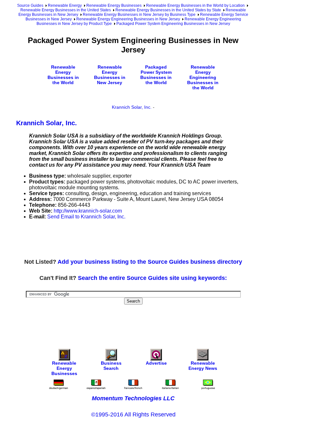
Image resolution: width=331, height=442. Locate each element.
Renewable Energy (65, 5)
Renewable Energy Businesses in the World (63, 74)
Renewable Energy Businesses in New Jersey (109, 74)
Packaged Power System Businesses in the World (156, 74)
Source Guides (30, 5)
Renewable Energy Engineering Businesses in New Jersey (128, 19)
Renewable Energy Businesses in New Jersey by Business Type (139, 14)
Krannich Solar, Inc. (132, 107)
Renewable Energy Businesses (114, 5)
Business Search (111, 365)
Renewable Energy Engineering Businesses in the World (203, 77)
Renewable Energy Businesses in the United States (65, 10)
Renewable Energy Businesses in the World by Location (195, 5)
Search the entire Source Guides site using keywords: (152, 278)
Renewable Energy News (202, 365)
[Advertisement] (133, 239)
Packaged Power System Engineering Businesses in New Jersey (173, 23)
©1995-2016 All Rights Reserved (133, 414)
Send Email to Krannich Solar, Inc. (86, 216)
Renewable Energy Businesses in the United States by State (168, 10)
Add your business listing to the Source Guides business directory (150, 262)
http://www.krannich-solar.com (88, 211)
